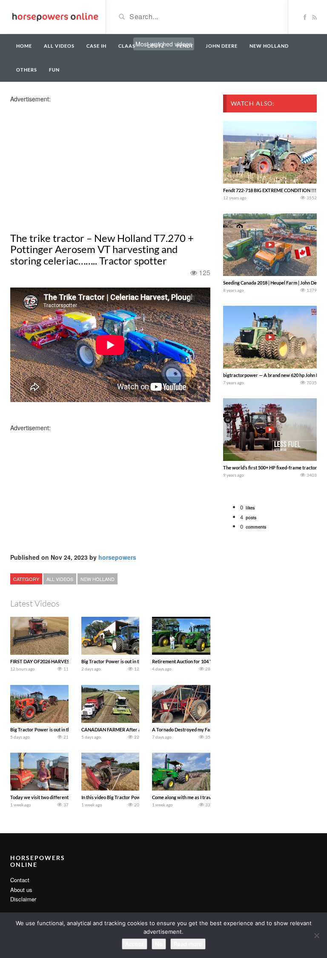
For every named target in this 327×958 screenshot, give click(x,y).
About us (21, 890)
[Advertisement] (77, 162)
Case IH (96, 46)
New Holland (269, 46)
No (159, 944)
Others (26, 69)
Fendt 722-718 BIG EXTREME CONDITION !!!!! (271, 190)
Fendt (185, 46)
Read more (188, 944)
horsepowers (117, 557)
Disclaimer (23, 899)
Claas (126, 46)
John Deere (222, 46)
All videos (59, 46)
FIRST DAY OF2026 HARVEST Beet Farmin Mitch (61, 661)
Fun (54, 69)
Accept (134, 944)
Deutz (156, 46)
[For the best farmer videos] (54, 16)
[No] (316, 935)
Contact (19, 880)
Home (24, 46)
